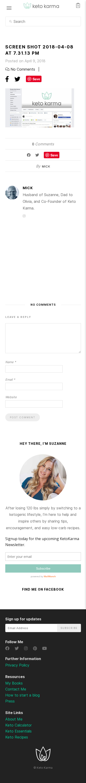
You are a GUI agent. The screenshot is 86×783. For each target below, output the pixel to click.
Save (36, 79)
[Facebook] (8, 648)
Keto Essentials (18, 731)
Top (70, 755)
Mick (46, 166)
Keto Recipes (16, 737)
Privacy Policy (17, 665)
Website (11, 397)
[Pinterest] (36, 648)
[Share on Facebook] (7, 79)
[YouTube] (44, 648)
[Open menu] (9, 8)
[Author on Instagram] (24, 216)
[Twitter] (17, 648)
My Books (14, 683)
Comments (43, 144)
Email (10, 379)
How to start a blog (22, 695)
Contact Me (15, 689)
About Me (13, 719)
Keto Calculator (18, 725)
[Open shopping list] (78, 5)
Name (10, 362)
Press (10, 701)
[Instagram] (26, 648)
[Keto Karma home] (43, 759)
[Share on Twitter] (17, 79)
